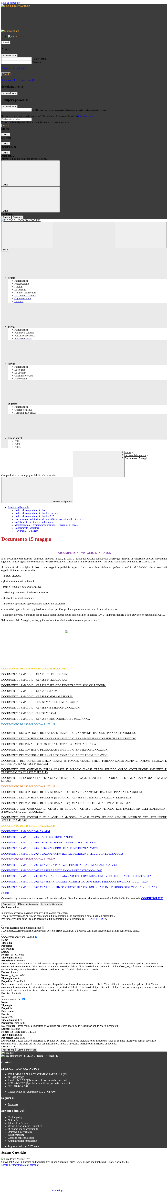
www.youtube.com (11, 999)
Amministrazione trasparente (22, 1140)
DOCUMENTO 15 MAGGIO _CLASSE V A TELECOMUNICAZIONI (40, 702)
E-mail (35, 109)
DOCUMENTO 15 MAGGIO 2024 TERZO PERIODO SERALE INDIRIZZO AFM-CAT (49, 848)
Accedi (6, 42)
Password (37, 62)
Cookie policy (15, 1117)
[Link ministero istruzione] (15, 5)
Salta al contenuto (10, 2)
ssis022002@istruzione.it (41, 1080)
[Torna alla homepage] (84, 220)
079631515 (18, 1077)
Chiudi (6, 134)
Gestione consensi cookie (21, 1137)
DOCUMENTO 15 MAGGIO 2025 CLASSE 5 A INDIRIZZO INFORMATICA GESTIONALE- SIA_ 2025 (59, 864)
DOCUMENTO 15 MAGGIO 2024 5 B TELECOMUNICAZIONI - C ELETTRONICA (48, 842)
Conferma (17, 217)
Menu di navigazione (62, 501)
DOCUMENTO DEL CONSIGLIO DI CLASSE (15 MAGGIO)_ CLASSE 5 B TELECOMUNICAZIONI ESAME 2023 (66, 803)
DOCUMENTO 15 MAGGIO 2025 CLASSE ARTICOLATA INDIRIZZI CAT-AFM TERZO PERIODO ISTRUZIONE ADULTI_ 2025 (74, 881)
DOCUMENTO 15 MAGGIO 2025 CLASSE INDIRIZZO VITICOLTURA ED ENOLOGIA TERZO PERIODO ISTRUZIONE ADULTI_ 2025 (79, 887)
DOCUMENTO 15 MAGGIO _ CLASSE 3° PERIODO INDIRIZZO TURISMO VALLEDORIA (53, 685)
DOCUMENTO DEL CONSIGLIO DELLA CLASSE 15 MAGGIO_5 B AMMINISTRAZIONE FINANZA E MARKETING (68, 738)
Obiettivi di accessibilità (20, 1131)
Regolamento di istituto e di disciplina (33, 522)
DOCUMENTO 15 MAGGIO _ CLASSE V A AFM (29, 690)
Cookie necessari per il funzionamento (21, 927)
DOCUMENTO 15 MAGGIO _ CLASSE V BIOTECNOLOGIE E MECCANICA (45, 718)
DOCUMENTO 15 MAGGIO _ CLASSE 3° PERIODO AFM (34, 674)
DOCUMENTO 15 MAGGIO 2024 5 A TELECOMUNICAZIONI (37, 837)
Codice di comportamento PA (29, 510)
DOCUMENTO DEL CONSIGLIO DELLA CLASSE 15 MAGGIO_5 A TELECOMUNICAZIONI (54, 749)
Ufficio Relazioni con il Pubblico (25, 1126)
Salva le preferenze (27, 1050)
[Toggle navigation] (27, 235)
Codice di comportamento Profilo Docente (36, 513)
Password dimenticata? (13, 68)
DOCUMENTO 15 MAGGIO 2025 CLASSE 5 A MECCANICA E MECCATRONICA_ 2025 (51, 870)
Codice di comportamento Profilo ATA (34, 516)
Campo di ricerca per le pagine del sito (21, 475)
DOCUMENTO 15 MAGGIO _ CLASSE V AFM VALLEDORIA (37, 696)
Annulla (6, 217)
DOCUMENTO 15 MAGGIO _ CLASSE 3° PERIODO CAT (34, 679)
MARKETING (134, 792)
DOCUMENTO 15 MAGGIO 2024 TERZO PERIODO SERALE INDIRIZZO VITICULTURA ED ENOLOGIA (62, 853)
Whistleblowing (16, 1134)
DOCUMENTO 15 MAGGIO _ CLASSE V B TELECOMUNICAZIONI (40, 707)
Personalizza (9, 904)
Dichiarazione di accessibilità (23, 1129)
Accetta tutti (51, 904)
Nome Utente (39, 58)
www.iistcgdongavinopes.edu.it (18, 936)
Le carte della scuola (135, 455)
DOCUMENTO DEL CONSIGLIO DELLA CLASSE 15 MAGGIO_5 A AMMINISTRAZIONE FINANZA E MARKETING (68, 732)
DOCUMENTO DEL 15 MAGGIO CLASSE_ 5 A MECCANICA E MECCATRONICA (48, 744)
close (5, 249)
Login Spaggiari (85, 116)
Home (128, 452)
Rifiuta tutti (28, 904)
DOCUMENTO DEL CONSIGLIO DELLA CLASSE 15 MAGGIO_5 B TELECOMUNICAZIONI (54, 755)
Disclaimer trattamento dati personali (20, 1164)
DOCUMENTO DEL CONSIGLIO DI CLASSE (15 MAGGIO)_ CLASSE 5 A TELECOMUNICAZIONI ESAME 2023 (66, 797)
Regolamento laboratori (26, 528)
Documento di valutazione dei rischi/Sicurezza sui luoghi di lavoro (48, 519)
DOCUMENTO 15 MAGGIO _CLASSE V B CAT (28, 713)
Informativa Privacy (18, 1123)
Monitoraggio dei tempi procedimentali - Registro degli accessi (46, 525)
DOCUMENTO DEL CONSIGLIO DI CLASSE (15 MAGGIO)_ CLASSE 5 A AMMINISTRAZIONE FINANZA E (63, 792)
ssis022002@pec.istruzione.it (42, 1083)
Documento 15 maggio (26, 530)
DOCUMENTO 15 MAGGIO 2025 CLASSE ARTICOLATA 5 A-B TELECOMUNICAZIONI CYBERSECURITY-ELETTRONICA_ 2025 (76, 876)
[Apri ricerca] (141, 235)
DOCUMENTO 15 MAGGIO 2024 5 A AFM (25, 831)
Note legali (13, 1120)
